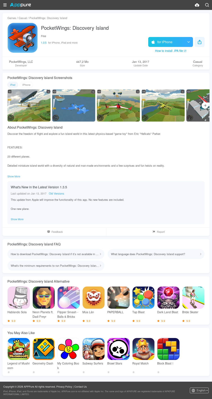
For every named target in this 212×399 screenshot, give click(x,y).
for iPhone (164, 41)
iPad (12, 84)
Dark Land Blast (167, 312)
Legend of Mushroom (18, 365)
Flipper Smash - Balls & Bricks (67, 314)
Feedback (57, 231)
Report (161, 231)
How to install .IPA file (169, 51)
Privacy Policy (64, 386)
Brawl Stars (114, 363)
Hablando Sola (17, 312)
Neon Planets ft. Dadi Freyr (43, 314)
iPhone (26, 84)
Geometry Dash (43, 363)
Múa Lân (88, 312)
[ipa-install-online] (197, 5)
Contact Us (80, 386)
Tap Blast (138, 312)
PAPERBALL (115, 312)
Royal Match (140, 363)
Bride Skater (190, 312)
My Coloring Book (68, 365)
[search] (207, 5)
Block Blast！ (165, 363)
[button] (5, 5)
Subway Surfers (92, 363)
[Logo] (20, 5)
